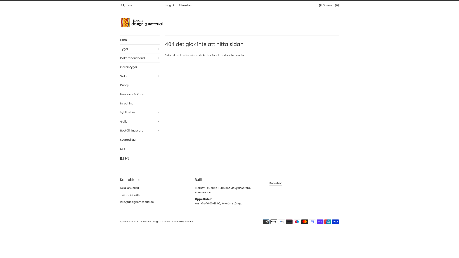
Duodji (124, 85)
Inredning (126, 103)
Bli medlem (185, 5)
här (209, 55)
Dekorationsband (140, 58)
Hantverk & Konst (132, 94)
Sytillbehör (140, 112)
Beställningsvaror (140, 130)
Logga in (170, 5)
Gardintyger (128, 67)
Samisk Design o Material (157, 221)
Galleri (140, 122)
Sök (122, 149)
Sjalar (140, 76)
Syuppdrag (128, 140)
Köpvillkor (275, 183)
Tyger (140, 49)
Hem (123, 40)
